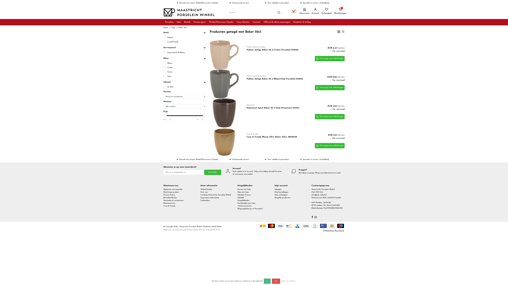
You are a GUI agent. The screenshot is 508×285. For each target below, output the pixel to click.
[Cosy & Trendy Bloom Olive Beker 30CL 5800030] (225, 141)
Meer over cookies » (288, 281)
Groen (169, 72)
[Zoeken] (279, 12)
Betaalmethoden (170, 198)
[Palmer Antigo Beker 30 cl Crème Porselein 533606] (225, 54)
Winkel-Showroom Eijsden (221, 22)
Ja (267, 281)
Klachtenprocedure (171, 192)
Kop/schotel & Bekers (176, 53)
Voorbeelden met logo (246, 203)
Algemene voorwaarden (172, 189)
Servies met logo (244, 189)
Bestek (187, 22)
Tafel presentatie (244, 206)
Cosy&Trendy (172, 42)
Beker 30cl (182, 27)
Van (164, 119)
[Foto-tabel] (339, 32)
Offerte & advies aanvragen (277, 22)
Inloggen (278, 189)
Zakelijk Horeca (244, 195)
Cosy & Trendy (169, 206)
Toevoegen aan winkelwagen (331, 59)
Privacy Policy (169, 195)
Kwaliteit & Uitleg (302, 22)
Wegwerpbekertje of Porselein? (250, 209)
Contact (256, 22)
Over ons (204, 192)
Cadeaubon (205, 200)
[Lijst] (343, 32)
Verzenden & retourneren (173, 200)
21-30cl (170, 87)
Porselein (169, 22)
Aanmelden (212, 172)
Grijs (169, 76)
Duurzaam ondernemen (209, 198)
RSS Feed (216, 230)
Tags (173, 27)
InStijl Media (216, 226)
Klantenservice (169, 203)
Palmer (170, 38)
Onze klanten (243, 22)
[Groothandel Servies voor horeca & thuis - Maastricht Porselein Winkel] (189, 12)
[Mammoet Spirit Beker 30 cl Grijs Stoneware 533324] (225, 112)
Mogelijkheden (243, 200)
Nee (276, 281)
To (198, 119)
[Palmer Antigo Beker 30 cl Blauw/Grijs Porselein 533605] (225, 83)
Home (165, 27)
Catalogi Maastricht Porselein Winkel (215, 195)
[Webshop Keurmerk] (333, 231)
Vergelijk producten (282, 198)
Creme (170, 68)
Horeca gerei (200, 22)
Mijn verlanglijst (281, 195)
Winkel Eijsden (206, 189)
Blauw (169, 63)
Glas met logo (243, 192)
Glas (179, 22)
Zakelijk (240, 198)
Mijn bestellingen (281, 192)
